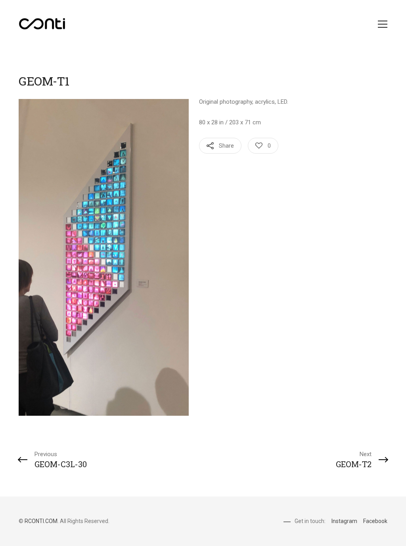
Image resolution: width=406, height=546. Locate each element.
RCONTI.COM (41, 521)
